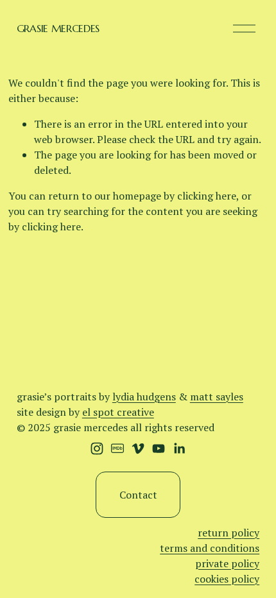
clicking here (206, 196)
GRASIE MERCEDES (58, 28)
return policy (228, 532)
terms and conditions (209, 548)
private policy (227, 563)
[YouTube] (158, 448)
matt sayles (216, 396)
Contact (138, 495)
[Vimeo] (138, 448)
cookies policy (226, 579)
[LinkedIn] (179, 448)
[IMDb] (117, 448)
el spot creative (118, 412)
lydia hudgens (144, 396)
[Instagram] (97, 448)
